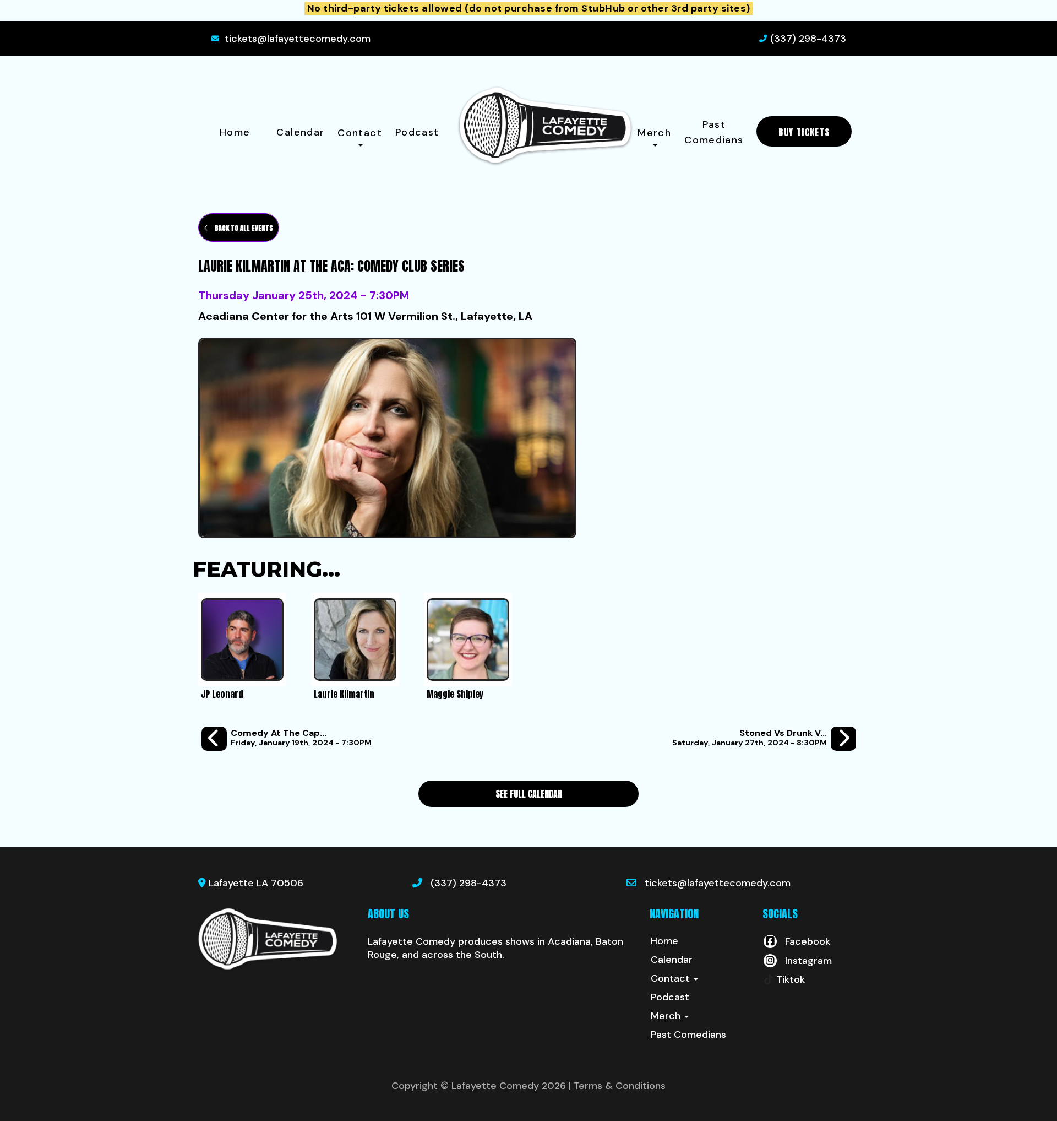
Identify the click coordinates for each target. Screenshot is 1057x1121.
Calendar (300, 132)
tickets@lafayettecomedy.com (298, 38)
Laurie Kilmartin (344, 694)
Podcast (417, 132)
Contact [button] (359, 132)
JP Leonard (222, 694)
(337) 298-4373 (808, 38)
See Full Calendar (528, 793)
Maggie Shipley (455, 694)
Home (235, 132)
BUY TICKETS (804, 132)
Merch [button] (654, 132)
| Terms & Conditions (617, 1085)
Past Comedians (713, 132)
